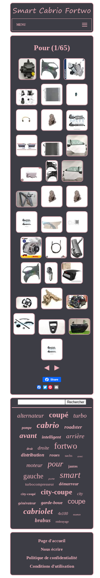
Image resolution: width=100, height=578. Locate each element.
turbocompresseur (39, 484)
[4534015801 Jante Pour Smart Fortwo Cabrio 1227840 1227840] (27, 309)
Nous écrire (52, 549)
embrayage (62, 521)
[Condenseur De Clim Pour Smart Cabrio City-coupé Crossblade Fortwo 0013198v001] (52, 105)
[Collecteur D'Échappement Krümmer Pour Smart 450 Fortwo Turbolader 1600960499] (52, 309)
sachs (68, 456)
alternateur (30, 415)
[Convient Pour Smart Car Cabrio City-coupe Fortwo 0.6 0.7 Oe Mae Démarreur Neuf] (52, 130)
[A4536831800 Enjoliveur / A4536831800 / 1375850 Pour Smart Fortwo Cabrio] (51, 334)
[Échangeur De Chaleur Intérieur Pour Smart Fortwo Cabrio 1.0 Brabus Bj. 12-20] (77, 232)
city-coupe (56, 492)
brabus (43, 520)
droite (43, 448)
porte (51, 478)
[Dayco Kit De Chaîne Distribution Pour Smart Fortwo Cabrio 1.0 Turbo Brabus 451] (24, 334)
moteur (34, 465)
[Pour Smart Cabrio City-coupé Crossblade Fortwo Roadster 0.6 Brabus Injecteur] (77, 105)
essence (77, 514)
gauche (33, 476)
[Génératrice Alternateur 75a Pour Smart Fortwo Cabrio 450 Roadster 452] (31, 258)
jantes (72, 466)
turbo (80, 415)
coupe (76, 501)
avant (28, 435)
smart (70, 475)
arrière (75, 436)
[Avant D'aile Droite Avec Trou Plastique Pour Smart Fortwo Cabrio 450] (49, 79)
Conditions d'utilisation (52, 566)
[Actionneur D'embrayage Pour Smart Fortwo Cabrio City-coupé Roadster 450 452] (74, 79)
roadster (73, 427)
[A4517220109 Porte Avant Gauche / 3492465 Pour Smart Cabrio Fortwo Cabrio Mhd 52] (72, 181)
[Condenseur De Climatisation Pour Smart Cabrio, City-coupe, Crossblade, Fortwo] (52, 156)
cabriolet (38, 511)
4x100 (63, 513)
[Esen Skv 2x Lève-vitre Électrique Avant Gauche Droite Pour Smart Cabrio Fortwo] (27, 156)
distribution (32, 455)
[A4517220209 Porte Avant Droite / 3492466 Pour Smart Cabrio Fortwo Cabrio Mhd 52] (77, 156)
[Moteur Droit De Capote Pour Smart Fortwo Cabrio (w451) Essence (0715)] (51, 283)
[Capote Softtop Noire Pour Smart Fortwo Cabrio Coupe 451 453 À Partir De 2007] (72, 283)
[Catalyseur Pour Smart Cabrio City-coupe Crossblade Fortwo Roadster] (31, 181)
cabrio (48, 425)
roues (54, 455)
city (80, 493)
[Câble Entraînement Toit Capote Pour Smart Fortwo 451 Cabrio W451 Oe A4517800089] (56, 258)
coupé (58, 414)
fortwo (65, 446)
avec (80, 456)
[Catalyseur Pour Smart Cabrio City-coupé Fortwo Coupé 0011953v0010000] (27, 232)
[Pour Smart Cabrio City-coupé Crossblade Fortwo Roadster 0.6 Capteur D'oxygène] (27, 130)
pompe (27, 428)
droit (30, 449)
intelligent (51, 436)
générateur (27, 503)
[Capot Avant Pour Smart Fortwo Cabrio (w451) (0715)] (52, 232)
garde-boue (52, 502)
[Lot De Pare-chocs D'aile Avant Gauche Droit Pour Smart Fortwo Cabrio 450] (51, 181)
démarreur (69, 483)
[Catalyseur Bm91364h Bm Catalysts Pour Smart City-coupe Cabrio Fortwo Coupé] (77, 130)
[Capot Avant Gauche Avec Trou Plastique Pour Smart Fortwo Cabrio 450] (30, 283)
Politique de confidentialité (51, 557)
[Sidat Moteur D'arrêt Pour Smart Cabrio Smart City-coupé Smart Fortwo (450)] (27, 105)
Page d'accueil (51, 540)
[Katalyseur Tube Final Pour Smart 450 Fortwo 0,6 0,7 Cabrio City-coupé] (77, 258)
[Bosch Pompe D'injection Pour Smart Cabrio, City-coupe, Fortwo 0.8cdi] (27, 79)
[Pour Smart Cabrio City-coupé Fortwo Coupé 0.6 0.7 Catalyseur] (52, 360)
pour (55, 463)
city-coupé (28, 494)
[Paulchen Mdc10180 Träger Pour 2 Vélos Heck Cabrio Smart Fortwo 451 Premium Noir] (77, 309)
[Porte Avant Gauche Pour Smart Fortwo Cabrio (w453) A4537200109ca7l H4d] (79, 334)
